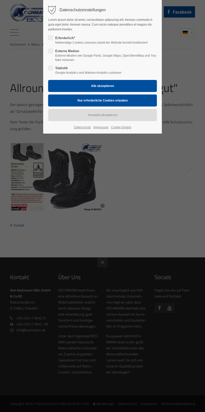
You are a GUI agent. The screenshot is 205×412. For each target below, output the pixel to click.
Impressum (101, 127)
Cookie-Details (121, 127)
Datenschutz (82, 127)
